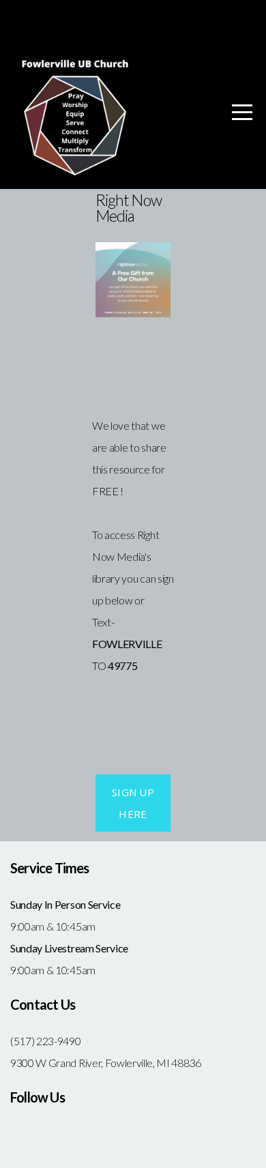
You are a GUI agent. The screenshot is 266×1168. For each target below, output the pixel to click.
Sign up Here (133, 803)
